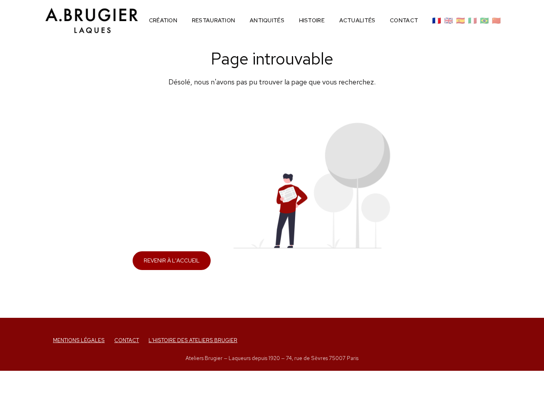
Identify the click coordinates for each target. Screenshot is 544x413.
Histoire (312, 20)
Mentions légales (79, 340)
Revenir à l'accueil (172, 260)
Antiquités (267, 20)
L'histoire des (193, 340)
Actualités (357, 20)
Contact (404, 20)
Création (163, 20)
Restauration (213, 20)
